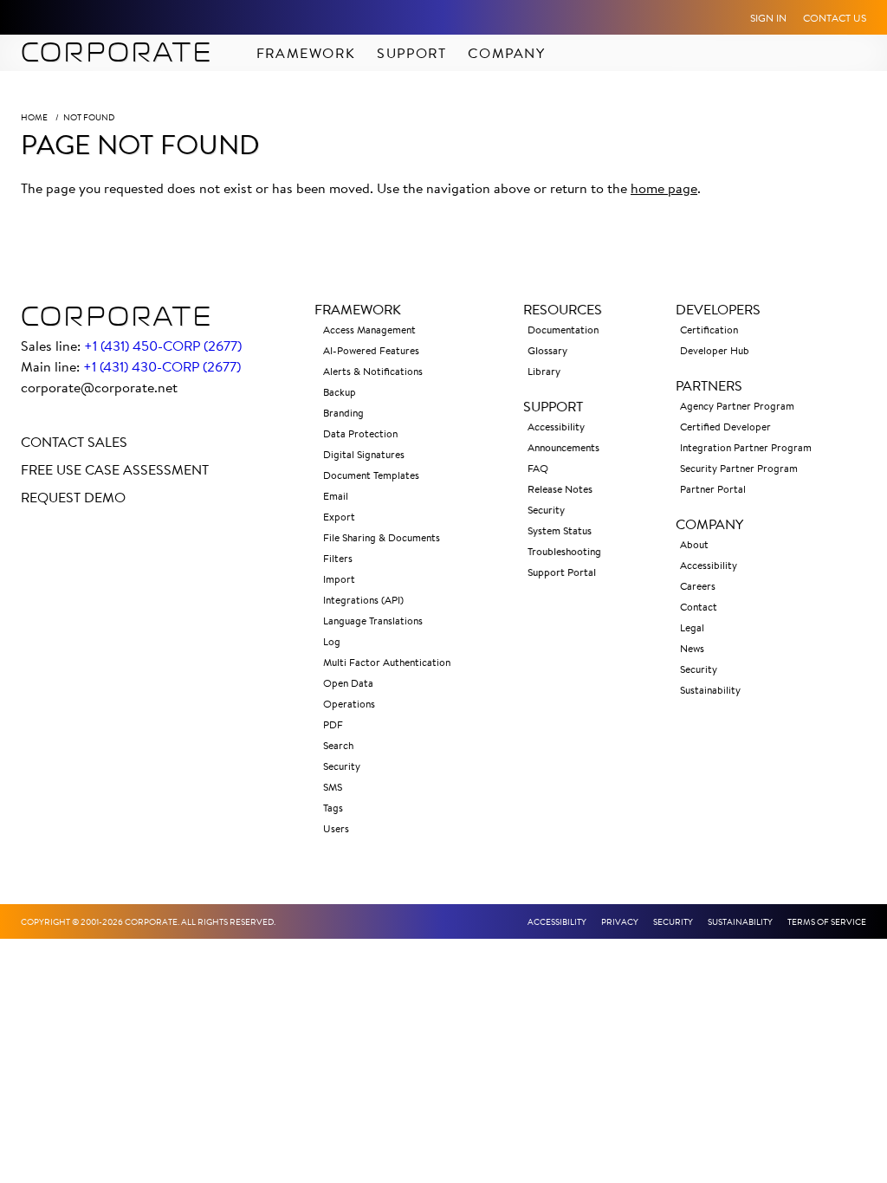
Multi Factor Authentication (386, 662)
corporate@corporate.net (99, 387)
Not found (88, 117)
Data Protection (360, 433)
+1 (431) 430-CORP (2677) (162, 366)
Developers (718, 309)
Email (335, 495)
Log (331, 641)
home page (664, 188)
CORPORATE (117, 53)
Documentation (563, 329)
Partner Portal (713, 489)
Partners (709, 385)
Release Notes (560, 489)
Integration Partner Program (746, 447)
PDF (333, 724)
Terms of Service (826, 921)
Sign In (768, 17)
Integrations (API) (363, 599)
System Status (560, 530)
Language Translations (373, 620)
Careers (697, 586)
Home (34, 117)
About (694, 544)
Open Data (348, 683)
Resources (562, 309)
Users (336, 828)
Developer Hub (714, 350)
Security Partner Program (739, 468)
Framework (305, 52)
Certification (709, 329)
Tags (333, 807)
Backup (339, 392)
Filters (338, 558)
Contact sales (74, 441)
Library (544, 371)
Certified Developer (725, 426)
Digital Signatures (364, 454)
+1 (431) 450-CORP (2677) (163, 345)
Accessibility (556, 426)
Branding (343, 412)
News (692, 648)
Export (339, 516)
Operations (349, 703)
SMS (332, 786)
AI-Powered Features (371, 350)
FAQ (538, 468)
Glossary (547, 350)
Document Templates (371, 475)
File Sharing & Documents (381, 537)
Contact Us (834, 17)
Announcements (563, 447)
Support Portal (562, 572)
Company (506, 52)
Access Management (369, 329)
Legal (692, 627)
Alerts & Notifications (373, 371)
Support (411, 52)
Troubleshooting (564, 551)
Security (341, 766)
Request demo (73, 497)
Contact (698, 606)
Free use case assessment (115, 469)
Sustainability (710, 689)
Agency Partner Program (737, 405)
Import (339, 579)
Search (338, 745)
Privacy (619, 921)
